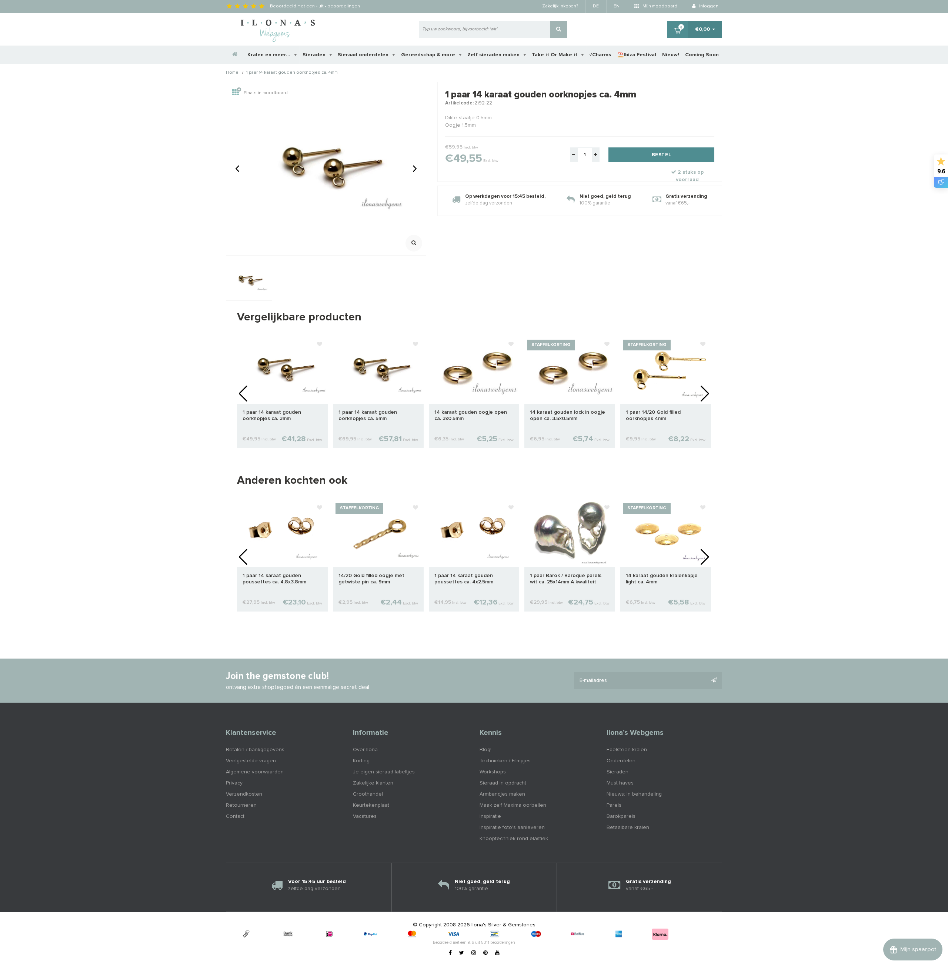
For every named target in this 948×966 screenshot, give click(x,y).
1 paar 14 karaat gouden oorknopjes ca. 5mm (367, 415)
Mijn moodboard (659, 6)
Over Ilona (365, 749)
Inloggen (708, 6)
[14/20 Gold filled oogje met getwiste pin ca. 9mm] (378, 533)
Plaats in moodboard (266, 93)
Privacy (234, 783)
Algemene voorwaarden (255, 772)
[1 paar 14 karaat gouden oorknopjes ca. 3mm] (282, 370)
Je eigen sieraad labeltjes (384, 772)
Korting (361, 760)
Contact (235, 816)
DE (596, 6)
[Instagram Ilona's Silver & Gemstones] (473, 953)
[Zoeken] (558, 29)
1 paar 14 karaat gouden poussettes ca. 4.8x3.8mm (274, 578)
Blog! (485, 749)
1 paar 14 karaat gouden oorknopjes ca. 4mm (292, 73)
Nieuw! (670, 54)
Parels (614, 805)
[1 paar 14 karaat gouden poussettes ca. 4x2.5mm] (474, 533)
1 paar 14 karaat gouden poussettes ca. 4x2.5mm (463, 578)
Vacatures (365, 816)
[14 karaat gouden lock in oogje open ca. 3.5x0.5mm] (569, 370)
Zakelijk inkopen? (560, 6)
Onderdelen (621, 760)
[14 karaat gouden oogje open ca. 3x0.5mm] (474, 370)
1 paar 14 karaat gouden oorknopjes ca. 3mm (272, 415)
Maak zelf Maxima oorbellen (513, 805)
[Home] (235, 55)
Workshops (493, 772)
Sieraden (315, 54)
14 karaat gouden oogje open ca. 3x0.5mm (470, 415)
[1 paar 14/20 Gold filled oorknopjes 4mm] (665, 370)
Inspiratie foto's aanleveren (512, 827)
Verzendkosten (244, 794)
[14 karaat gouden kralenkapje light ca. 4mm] (665, 533)
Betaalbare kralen (628, 827)
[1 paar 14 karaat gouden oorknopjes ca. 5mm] (378, 370)
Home (232, 73)
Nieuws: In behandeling (634, 794)
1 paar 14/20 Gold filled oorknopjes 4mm (653, 415)
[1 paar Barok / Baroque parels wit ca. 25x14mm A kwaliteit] (569, 533)
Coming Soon (702, 54)
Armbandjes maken (502, 794)
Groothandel (368, 794)
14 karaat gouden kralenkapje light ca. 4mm (662, 578)
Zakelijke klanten (373, 783)
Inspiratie (490, 816)
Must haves (620, 783)
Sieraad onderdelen (364, 54)
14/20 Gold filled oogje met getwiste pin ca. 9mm (371, 578)
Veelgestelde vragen (251, 760)
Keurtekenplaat (371, 805)
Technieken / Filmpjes (505, 760)
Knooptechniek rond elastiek (514, 838)
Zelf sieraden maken (494, 54)
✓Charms (600, 54)
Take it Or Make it (555, 54)
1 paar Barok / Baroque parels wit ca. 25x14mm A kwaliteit (565, 578)
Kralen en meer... (269, 54)
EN (617, 6)
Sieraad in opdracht (503, 783)
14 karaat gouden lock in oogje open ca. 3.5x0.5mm (567, 415)
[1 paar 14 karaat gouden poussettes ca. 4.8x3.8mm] (282, 533)
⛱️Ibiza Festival (636, 54)
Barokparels (621, 816)
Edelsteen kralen (627, 749)
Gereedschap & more (429, 54)
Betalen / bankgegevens (255, 749)
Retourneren (241, 805)
